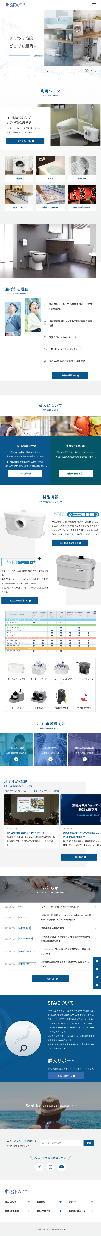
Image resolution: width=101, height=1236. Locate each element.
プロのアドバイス (13, 791)
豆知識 (56, 791)
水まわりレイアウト (41, 791)
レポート (27, 791)
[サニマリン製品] (50, 1105)
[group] (31, 821)
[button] (44, 71)
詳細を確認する (40, 55)
